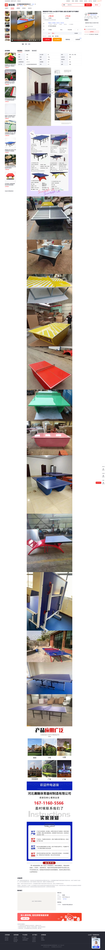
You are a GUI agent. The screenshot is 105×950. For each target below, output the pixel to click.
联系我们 (24, 8)
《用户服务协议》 (92, 34)
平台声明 (34, 937)
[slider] (22, 40)
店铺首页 (6, 8)
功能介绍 (6, 937)
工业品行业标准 (25, 938)
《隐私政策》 (97, 34)
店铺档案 (18, 8)
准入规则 (24, 937)
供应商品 (12, 8)
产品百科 (34, 938)
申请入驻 (15, 938)
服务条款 (6, 940)
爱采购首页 (68, 1)
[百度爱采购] (10, 4)
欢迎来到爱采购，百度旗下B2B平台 (10, 1)
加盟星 (42, 938)
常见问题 (6, 938)
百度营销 (42, 940)
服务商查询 (16, 940)
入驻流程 (15, 937)
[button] (7, 41)
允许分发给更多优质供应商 (90, 29)
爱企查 (42, 937)
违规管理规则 (25, 940)
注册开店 (98, 1)
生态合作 (34, 940)
